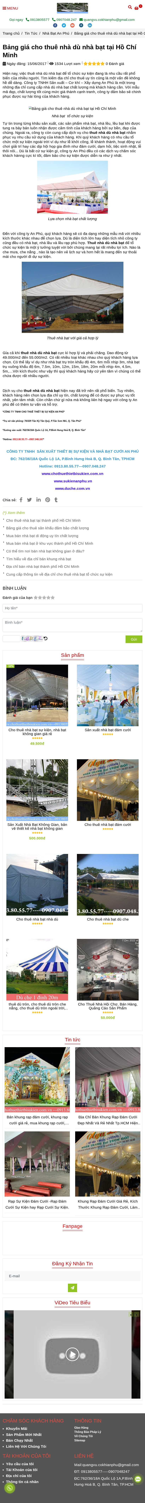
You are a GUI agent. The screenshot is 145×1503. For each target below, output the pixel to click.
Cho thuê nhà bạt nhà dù (37, 919)
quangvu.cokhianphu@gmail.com (109, 20)
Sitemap (79, 1440)
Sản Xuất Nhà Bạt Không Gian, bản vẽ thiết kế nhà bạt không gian (37, 826)
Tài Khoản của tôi (21, 1470)
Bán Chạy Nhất (19, 1440)
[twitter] (64, 25)
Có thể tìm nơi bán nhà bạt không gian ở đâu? (45, 551)
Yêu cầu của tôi (20, 1464)
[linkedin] (90, 25)
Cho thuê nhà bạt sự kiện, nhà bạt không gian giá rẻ (37, 732)
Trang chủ (11, 33)
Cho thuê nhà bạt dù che (108, 919)
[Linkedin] (38, 500)
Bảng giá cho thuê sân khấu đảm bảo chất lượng (47, 528)
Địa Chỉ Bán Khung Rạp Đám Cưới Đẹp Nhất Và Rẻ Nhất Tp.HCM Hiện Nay (108, 1120)
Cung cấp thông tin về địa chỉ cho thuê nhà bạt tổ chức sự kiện (59, 574)
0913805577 (40, 20)
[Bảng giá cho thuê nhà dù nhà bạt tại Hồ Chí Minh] (72, 8)
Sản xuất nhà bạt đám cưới (108, 730)
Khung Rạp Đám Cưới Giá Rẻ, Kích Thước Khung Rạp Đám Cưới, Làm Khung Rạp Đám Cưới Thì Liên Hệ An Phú (108, 1204)
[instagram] (81, 25)
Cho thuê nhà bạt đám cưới (108, 825)
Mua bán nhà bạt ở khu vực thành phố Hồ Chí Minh (49, 543)
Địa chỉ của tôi (19, 1476)
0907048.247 (66, 20)
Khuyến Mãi (16, 1429)
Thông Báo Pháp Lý (87, 1431)
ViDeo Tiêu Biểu (72, 1302)
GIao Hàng (81, 1427)
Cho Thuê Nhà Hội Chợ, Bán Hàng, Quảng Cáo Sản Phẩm (108, 1006)
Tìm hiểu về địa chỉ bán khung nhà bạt (38, 559)
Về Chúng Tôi (83, 1436)
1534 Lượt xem (67, 64)
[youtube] (73, 25)
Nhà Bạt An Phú (55, 33)
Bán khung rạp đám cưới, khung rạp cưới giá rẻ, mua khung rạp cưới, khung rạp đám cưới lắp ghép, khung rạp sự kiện (37, 1120)
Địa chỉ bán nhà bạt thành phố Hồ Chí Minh (42, 566)
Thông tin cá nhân (22, 1482)
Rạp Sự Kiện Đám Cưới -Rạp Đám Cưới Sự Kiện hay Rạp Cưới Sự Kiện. (37, 1204)
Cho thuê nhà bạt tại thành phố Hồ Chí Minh (43, 520)
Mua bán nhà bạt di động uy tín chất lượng (42, 536)
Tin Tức (31, 33)
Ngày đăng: (16, 64)
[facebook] (55, 25)
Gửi (134, 639)
